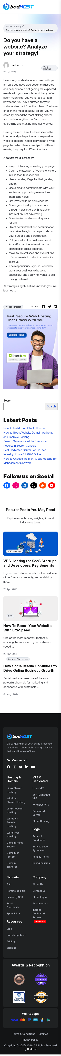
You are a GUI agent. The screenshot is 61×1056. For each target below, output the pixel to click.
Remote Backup (16, 890)
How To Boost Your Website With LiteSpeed (27, 627)
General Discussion (18, 659)
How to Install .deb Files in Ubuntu (24, 428)
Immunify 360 (15, 897)
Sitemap (11, 947)
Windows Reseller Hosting (12, 822)
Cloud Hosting (41, 821)
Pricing (11, 941)
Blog (18, 26)
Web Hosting (47, 68)
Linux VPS (38, 788)
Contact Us (39, 890)
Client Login (40, 897)
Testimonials (40, 903)
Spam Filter (13, 913)
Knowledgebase (16, 935)
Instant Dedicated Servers (39, 913)
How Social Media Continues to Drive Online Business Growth (30, 668)
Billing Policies (41, 863)
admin (16, 65)
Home (9, 26)
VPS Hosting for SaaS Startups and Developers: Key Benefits (30, 563)
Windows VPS (41, 804)
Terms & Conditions (23, 1033)
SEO (10, 616)
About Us (38, 884)
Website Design (13, 307)
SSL (9, 884)
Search (7, 400)
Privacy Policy (41, 856)
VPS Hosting (14, 551)
